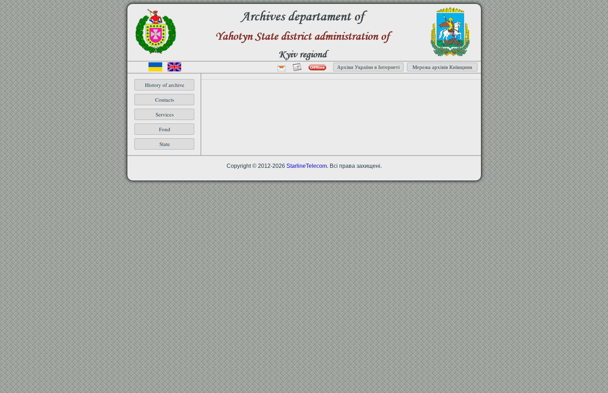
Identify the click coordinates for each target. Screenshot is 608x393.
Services (165, 114)
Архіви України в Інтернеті (368, 66)
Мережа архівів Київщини (442, 66)
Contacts (164, 99)
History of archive (164, 84)
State (164, 143)
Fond (164, 129)
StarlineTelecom (306, 166)
